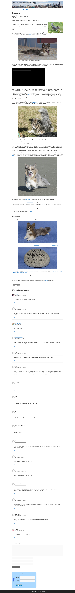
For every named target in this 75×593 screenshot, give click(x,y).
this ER (46, 280)
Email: (18, 580)
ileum (13, 155)
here (31, 211)
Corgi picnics (34, 102)
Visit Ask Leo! (19, 9)
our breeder (27, 199)
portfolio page (55, 245)
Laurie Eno (17, 294)
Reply (14, 302)
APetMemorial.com (32, 271)
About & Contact (27, 9)
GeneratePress (44, 591)
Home (13, 9)
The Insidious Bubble (16, 284)
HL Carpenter (18, 323)
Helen (30, 34)
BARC (29, 94)
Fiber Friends (36, 245)
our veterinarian (30, 202)
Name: (17, 577)
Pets (14, 283)
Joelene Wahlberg (19, 337)
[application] (28, 77)
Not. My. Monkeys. (16, 285)
